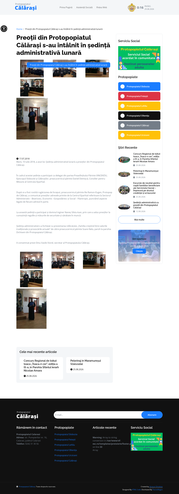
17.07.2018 (23, 158)
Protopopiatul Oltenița (66, 450)
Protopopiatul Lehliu (65, 444)
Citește (139, 251)
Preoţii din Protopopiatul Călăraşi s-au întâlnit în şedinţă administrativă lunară (63, 45)
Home (19, 29)
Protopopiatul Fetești (65, 439)
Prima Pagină (66, 7)
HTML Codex (136, 489)
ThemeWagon (157, 489)
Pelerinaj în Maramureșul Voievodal (145, 172)
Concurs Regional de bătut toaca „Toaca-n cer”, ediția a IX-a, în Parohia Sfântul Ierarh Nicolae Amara (41, 365)
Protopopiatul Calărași (66, 460)
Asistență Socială (84, 7)
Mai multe (139, 219)
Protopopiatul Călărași (27, 486)
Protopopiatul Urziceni (66, 455)
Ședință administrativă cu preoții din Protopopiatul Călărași (146, 205)
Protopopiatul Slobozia (66, 434)
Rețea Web (101, 7)
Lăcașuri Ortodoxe (156, 486)
